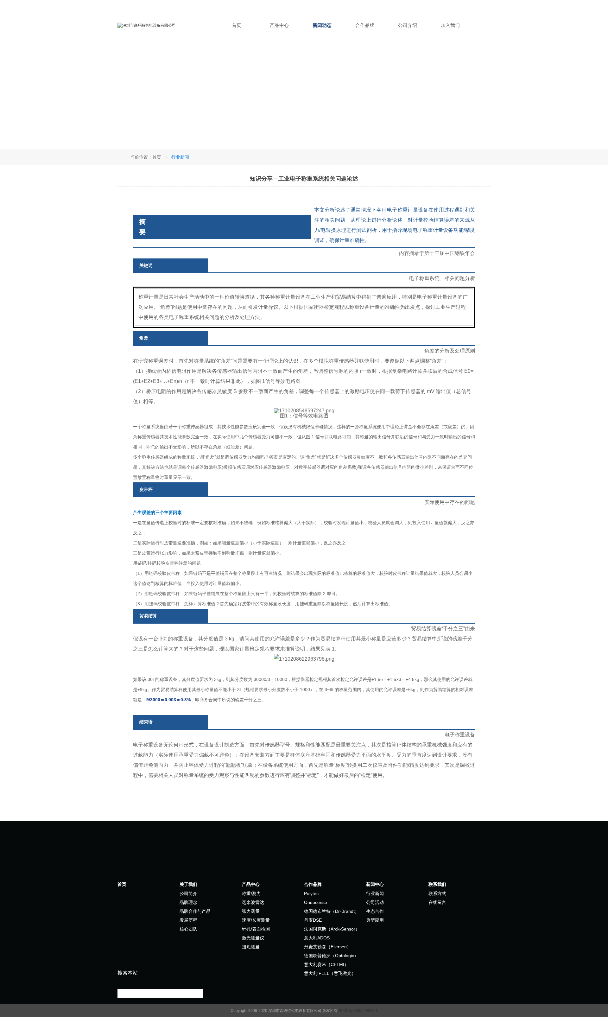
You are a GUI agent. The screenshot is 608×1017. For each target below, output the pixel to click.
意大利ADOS (317, 937)
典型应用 (375, 920)
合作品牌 (364, 25)
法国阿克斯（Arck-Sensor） (332, 928)
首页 (236, 25)
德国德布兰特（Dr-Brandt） (331, 911)
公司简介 (188, 893)
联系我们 (437, 884)
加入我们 (450, 25)
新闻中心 (375, 884)
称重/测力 (251, 893)
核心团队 (188, 928)
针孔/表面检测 (256, 928)
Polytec (311, 893)
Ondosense (315, 902)
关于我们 (188, 884)
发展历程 (188, 920)
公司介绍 (407, 25)
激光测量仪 (253, 937)
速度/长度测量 (256, 920)
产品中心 (279, 25)
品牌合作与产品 (195, 911)
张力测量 (251, 911)
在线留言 (437, 902)
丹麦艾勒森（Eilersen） (327, 946)
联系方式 (437, 893)
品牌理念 (188, 902)
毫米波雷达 (253, 902)
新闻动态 (322, 25)
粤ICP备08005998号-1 (358, 1010)
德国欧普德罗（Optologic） (331, 955)
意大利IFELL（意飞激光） (330, 973)
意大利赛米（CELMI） (326, 964)
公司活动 (375, 902)
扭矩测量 (251, 946)
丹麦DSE (313, 920)
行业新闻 (375, 893)
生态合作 (375, 911)
